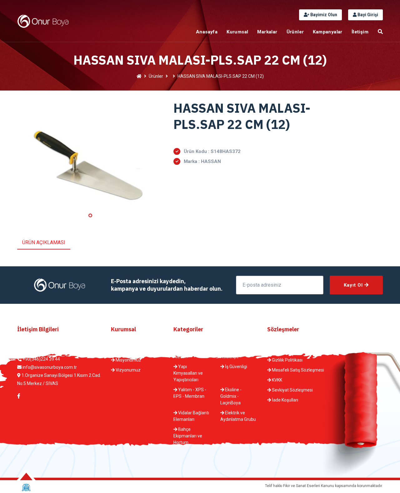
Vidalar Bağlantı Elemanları (191, 416)
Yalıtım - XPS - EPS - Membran (189, 393)
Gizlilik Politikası (286, 359)
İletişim (360, 32)
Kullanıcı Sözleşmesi (291, 350)
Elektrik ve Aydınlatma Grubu (238, 416)
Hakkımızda (127, 350)
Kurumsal (237, 32)
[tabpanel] (90, 155)
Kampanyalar (327, 32)
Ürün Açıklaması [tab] (43, 242)
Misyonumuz (128, 359)
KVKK (276, 379)
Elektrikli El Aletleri (186, 353)
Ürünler (295, 32)
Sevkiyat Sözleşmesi (292, 389)
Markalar (267, 32)
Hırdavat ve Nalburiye (233, 353)
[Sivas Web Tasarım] (26, 487)
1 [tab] (90, 215)
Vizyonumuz (128, 369)
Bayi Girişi (367, 14)
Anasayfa (207, 32)
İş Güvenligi (235, 366)
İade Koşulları (284, 399)
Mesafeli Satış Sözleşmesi (297, 369)
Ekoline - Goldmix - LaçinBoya (231, 396)
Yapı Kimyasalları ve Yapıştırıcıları (188, 373)
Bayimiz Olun (323, 14)
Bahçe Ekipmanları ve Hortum (187, 436)
